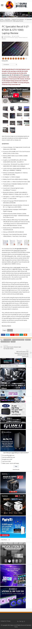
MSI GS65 (16, 75)
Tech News (7, 19)
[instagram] (24, 621)
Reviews (4, 38)
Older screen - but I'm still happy (10, 463)
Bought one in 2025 (7, 459)
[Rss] (17, 621)
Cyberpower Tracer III (18, 250)
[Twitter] (21, 621)
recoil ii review (5, 341)
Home (1, 19)
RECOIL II (28, 339)
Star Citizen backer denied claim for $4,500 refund (12, 347)
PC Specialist (7, 339)
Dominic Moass (6, 36)
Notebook (25, 37)
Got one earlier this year (8, 457)
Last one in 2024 (6, 461)
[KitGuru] (16, 4)
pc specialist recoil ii (18, 339)
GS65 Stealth (17, 267)
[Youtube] (22, 621)
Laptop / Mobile (18, 37)
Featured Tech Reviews (18, 19)
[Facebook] (19, 621)
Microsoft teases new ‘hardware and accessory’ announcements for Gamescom (21, 353)
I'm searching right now (8, 455)
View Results (16, 469)
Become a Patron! (6, 326)
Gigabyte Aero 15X (6, 75)
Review (13, 341)
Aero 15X (9, 267)
